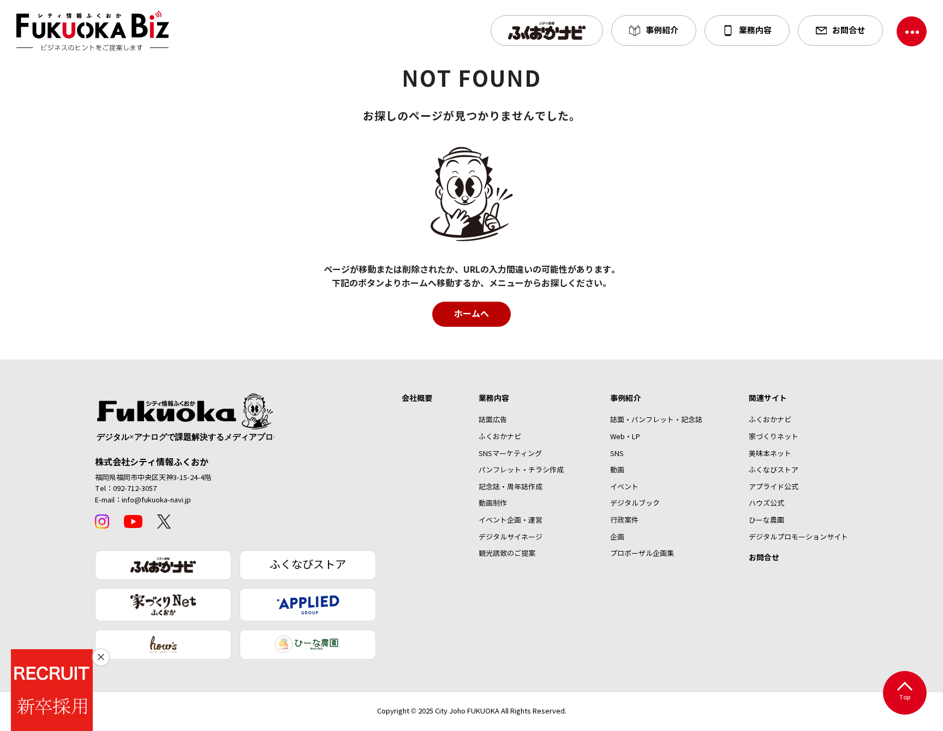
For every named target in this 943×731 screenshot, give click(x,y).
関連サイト (768, 398)
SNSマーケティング (510, 454)
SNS (617, 454)
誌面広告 (493, 420)
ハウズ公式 (766, 503)
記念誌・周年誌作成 (510, 487)
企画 (617, 537)
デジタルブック (635, 503)
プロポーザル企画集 (642, 553)
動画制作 (493, 503)
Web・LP (625, 437)
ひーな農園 (766, 520)
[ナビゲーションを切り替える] (912, 31)
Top (905, 697)
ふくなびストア (308, 565)
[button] (547, 30)
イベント (624, 487)
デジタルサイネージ (510, 537)
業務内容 (494, 398)
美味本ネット (770, 454)
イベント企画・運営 (510, 520)
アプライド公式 (773, 487)
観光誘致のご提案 (507, 553)
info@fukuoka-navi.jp (156, 500)
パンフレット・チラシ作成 (521, 470)
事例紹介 (625, 398)
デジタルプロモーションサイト (798, 537)
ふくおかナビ (500, 437)
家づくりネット (773, 437)
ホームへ (471, 314)
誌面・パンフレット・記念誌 (656, 420)
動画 (617, 470)
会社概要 (417, 398)
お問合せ (764, 557)
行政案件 (624, 520)
